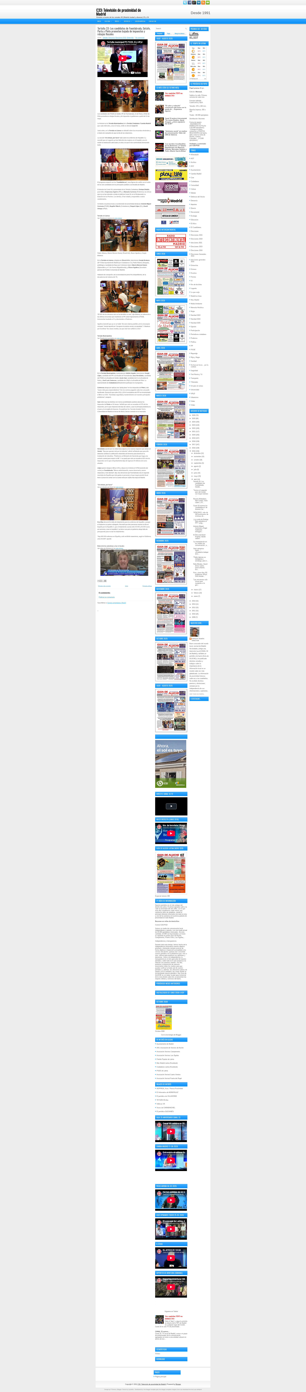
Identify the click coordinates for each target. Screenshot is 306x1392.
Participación (195, 330)
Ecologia (194, 216)
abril (195, 479)
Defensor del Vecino (198, 197)
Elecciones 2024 (196, 250)
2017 (193, 444)
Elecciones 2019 (196, 239)
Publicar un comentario (107, 597)
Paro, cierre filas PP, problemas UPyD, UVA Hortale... (200, 574)
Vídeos (118, 21)
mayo (196, 476)
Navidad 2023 (195, 315)
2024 (193, 422)
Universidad (195, 390)
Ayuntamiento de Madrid (165, 1044)
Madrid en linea (196, 296)
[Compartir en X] (103, 581)
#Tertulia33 (194, 155)
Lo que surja (195, 292)
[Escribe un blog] (101, 581)
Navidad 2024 (195, 319)
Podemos (194, 338)
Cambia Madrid (196, 174)
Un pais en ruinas (197, 386)
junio (195, 473)
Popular (159, 33)
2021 (193, 431)
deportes (194, 204)
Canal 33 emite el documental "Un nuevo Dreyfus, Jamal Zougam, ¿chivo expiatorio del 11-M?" (176, 121)
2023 (193, 425)
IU (191, 281)
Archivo (193, 162)
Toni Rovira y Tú (196, 374)
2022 (193, 428)
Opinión (193, 327)
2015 (193, 451)
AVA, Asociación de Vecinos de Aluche (170, 1048)
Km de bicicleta (196, 284)
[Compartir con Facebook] (105, 581)
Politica (193, 342)
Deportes (128, 21)
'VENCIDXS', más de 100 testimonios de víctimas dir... (200, 514)
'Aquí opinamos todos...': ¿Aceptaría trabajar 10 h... (200, 551)
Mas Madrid (195, 300)
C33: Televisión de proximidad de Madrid (118, 12)
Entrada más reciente (104, 586)
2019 (193, 438)
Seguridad (194, 370)
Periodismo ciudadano (198, 334)
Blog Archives (179, 33)
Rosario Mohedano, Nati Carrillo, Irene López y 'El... (200, 500)
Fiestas (193, 277)
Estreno (193, 269)
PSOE (193, 350)
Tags (168, 33)
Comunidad (195, 185)
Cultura (108, 21)
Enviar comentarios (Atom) (116, 603)
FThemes (113, 1389)
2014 (193, 601)
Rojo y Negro (195, 357)
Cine (192, 178)
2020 (193, 435)
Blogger (178, 1035)
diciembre (197, 453)
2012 (193, 607)
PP (192, 346)
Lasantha (131, 1389)
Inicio (99, 21)
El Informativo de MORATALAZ (167, 1092)
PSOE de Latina (162, 1071)
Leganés (194, 288)
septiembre (198, 463)
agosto (196, 466)
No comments (139, 38)
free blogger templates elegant (167, 1389)
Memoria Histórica (197, 307)
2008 (193, 617)
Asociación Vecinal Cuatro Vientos (168, 1074)
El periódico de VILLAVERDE (167, 1096)
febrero (196, 593)
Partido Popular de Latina (165, 1059)
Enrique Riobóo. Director (198, 639)
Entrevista (130, 38)
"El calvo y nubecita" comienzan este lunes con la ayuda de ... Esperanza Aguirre (175, 108)
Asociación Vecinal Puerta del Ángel (169, 1078)
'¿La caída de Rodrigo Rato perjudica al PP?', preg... (200, 521)
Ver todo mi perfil (196, 694)
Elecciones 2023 (196, 246)
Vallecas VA (161, 1104)
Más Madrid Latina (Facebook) (167, 1063)
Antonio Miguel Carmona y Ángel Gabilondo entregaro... (200, 529)
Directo (193, 208)
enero (196, 596)
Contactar (152, 21)
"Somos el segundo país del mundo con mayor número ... (200, 493)
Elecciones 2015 (120, 38)
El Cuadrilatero (196, 227)
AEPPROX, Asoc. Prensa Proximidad (170, 1088)
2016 (193, 448)
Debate (105, 38)
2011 (193, 611)
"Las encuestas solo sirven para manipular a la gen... (200, 582)
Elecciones (195, 231)
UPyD (193, 393)
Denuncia (111, 38)
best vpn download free (184, 1389)
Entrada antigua (147, 586)
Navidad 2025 (195, 323)
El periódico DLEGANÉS (165, 1111)
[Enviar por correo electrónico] (98, 581)
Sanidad (194, 361)
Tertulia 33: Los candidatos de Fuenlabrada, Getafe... (199, 484)
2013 (193, 604)
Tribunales (194, 382)
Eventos (194, 273)
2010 (193, 614)
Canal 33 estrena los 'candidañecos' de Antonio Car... (200, 507)
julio (195, 469)
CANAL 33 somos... (162, 1331)
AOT (192, 158)
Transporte (194, 378)
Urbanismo (194, 397)
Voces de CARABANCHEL (166, 1108)
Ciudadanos (195, 181)
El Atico (193, 223)
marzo (196, 590)
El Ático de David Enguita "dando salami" (199, 536)
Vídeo (193, 405)
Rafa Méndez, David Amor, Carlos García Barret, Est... (200, 566)
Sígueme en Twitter (171, 1311)
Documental (195, 212)
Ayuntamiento (195, 170)
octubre (196, 460)
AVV (192, 166)
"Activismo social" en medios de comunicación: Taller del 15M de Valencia (176, 133)
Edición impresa (140, 21)
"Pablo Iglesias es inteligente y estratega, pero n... (200, 559)
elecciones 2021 (196, 243)
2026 (193, 415)
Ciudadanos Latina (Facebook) (167, 1067)
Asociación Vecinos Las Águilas (168, 1055)
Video (193, 401)
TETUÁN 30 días (162, 1100)
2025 (193, 418)
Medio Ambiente (196, 304)
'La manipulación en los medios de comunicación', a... (200, 543)
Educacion (194, 220)
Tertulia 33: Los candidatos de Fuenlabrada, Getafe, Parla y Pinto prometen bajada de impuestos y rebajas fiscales (123, 31)
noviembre (197, 456)
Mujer (193, 311)
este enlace (118, 218)
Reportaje (194, 353)
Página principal (160, 1377)
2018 (193, 441)
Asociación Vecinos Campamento (168, 1051)
